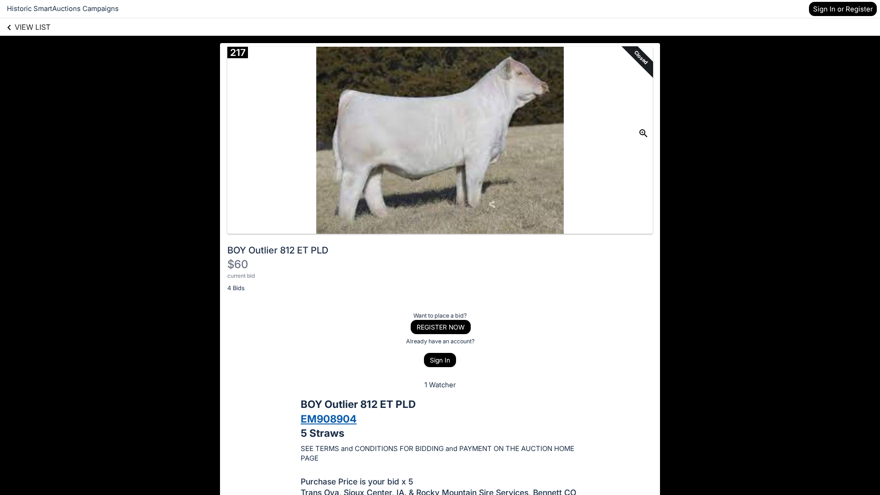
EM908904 (329, 418)
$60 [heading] (237, 264)
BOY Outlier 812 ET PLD (277, 250)
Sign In (440, 360)
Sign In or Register (843, 9)
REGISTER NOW (441, 327)
